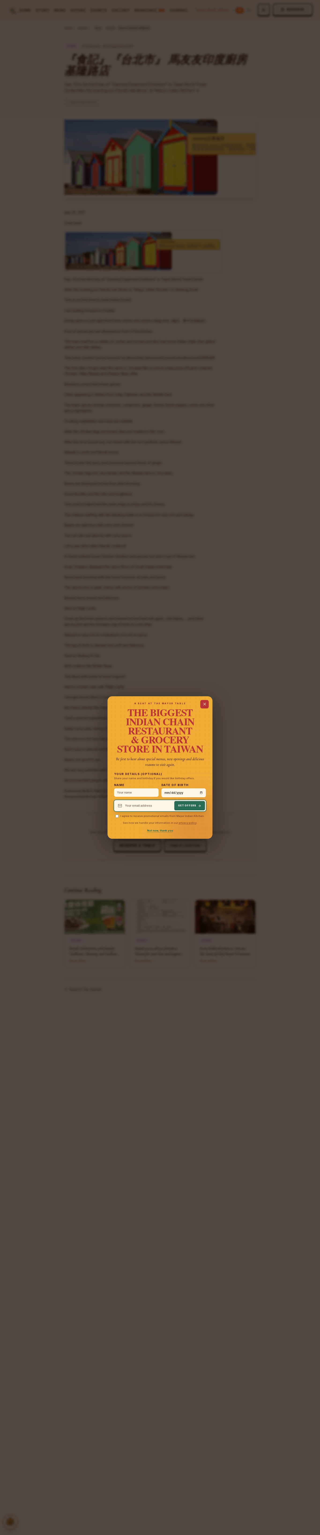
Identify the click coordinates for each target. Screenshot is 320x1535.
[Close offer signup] (204, 704)
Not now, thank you (160, 830)
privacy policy (188, 822)
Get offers (187, 805)
